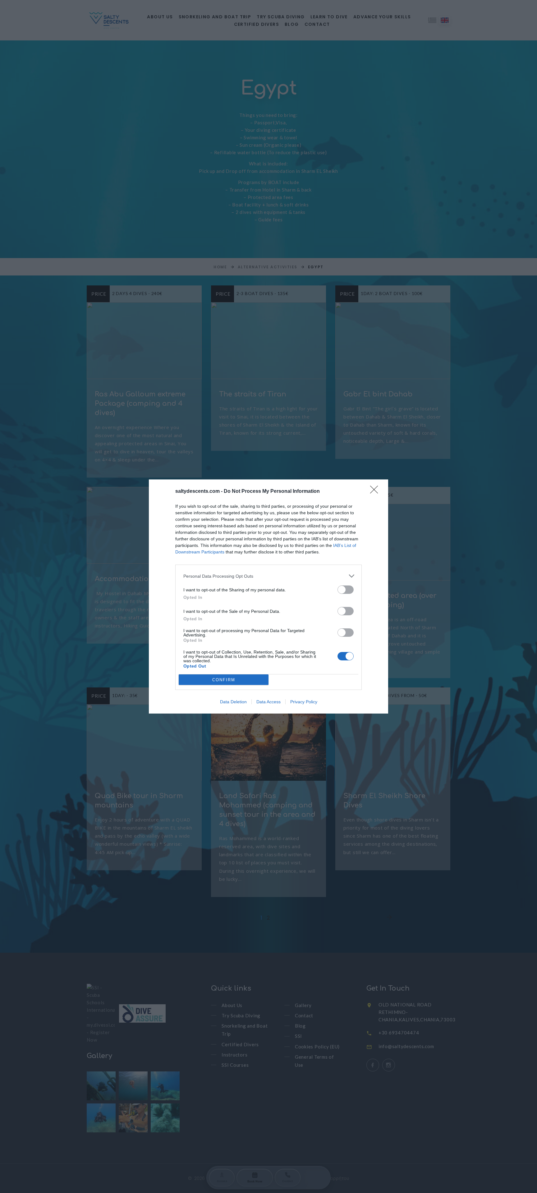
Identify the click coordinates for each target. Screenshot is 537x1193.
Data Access (268, 701)
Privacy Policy (303, 701)
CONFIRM (223, 679)
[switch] (345, 589)
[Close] (376, 491)
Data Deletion (233, 701)
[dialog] (268, 596)
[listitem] (268, 576)
